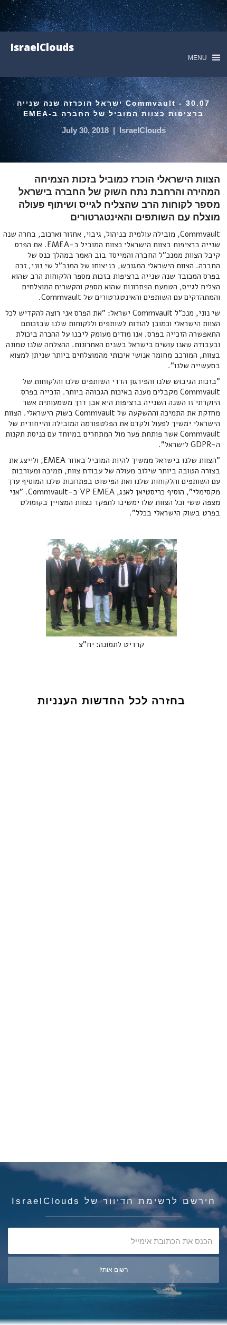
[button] (204, 57)
